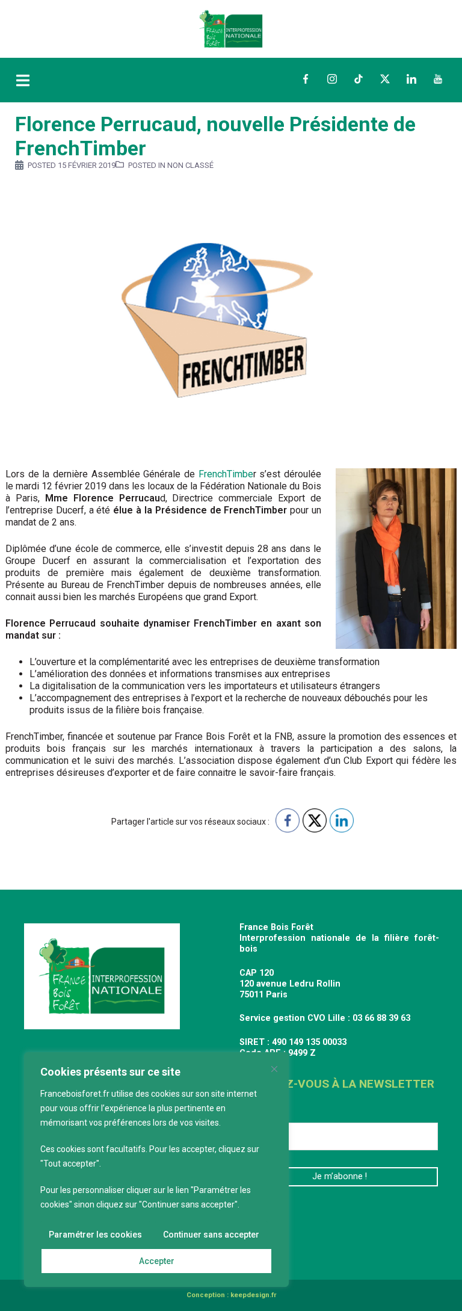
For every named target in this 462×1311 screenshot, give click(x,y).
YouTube (438, 79)
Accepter (156, 1261)
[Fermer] (274, 1069)
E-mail (257, 1113)
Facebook (305, 79)
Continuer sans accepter (211, 1234)
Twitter (385, 79)
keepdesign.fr (253, 1295)
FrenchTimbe (224, 474)
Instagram (332, 79)
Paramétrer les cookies (95, 1234)
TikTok (358, 79)
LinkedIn (411, 79)
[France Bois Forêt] (230, 28)
